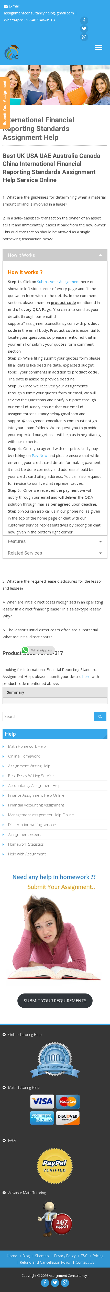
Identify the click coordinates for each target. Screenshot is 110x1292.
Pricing (98, 1256)
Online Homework (24, 756)
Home (12, 1256)
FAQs (12, 1140)
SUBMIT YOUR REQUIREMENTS (55, 1001)
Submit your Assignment (58, 281)
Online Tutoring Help (25, 1034)
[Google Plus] (84, 37)
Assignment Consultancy (68, 1275)
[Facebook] (84, 20)
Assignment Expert (24, 834)
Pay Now (40, 455)
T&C (84, 1256)
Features (17, 541)
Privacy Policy (64, 1256)
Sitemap (42, 1256)
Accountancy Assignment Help (34, 785)
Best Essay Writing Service (31, 775)
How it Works (21, 255)
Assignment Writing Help (29, 765)
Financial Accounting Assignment (36, 805)
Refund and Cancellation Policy (45, 1262)
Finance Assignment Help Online (36, 795)
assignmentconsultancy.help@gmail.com (39, 12)
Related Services (25, 553)
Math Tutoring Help (24, 1087)
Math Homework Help (27, 746)
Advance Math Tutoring (27, 1192)
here (86, 676)
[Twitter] (84, 29)
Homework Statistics (26, 844)
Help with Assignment (27, 853)
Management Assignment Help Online (41, 814)
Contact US (85, 1262)
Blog (26, 1256)
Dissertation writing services (32, 824)
